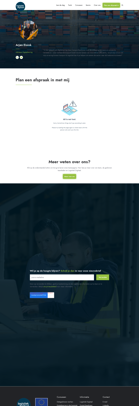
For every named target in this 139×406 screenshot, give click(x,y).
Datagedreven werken (65, 402)
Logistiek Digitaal (86, 402)
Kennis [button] (88, 5)
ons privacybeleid (49, 286)
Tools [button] (70, 5)
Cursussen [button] (78, 5)
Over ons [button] (97, 5)
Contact (106, 397)
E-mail (105, 402)
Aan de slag (60, 5)
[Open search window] (122, 5)
